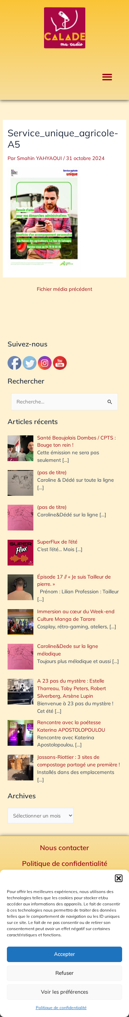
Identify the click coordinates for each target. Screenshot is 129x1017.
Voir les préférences (64, 992)
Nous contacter (64, 847)
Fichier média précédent (64, 289)
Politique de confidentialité (61, 1007)
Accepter (64, 954)
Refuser (64, 973)
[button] (118, 878)
